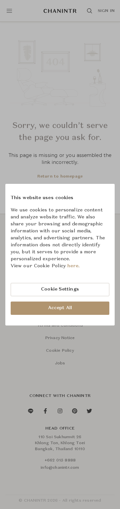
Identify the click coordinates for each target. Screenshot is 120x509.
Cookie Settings (60, 289)
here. (73, 266)
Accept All (60, 308)
